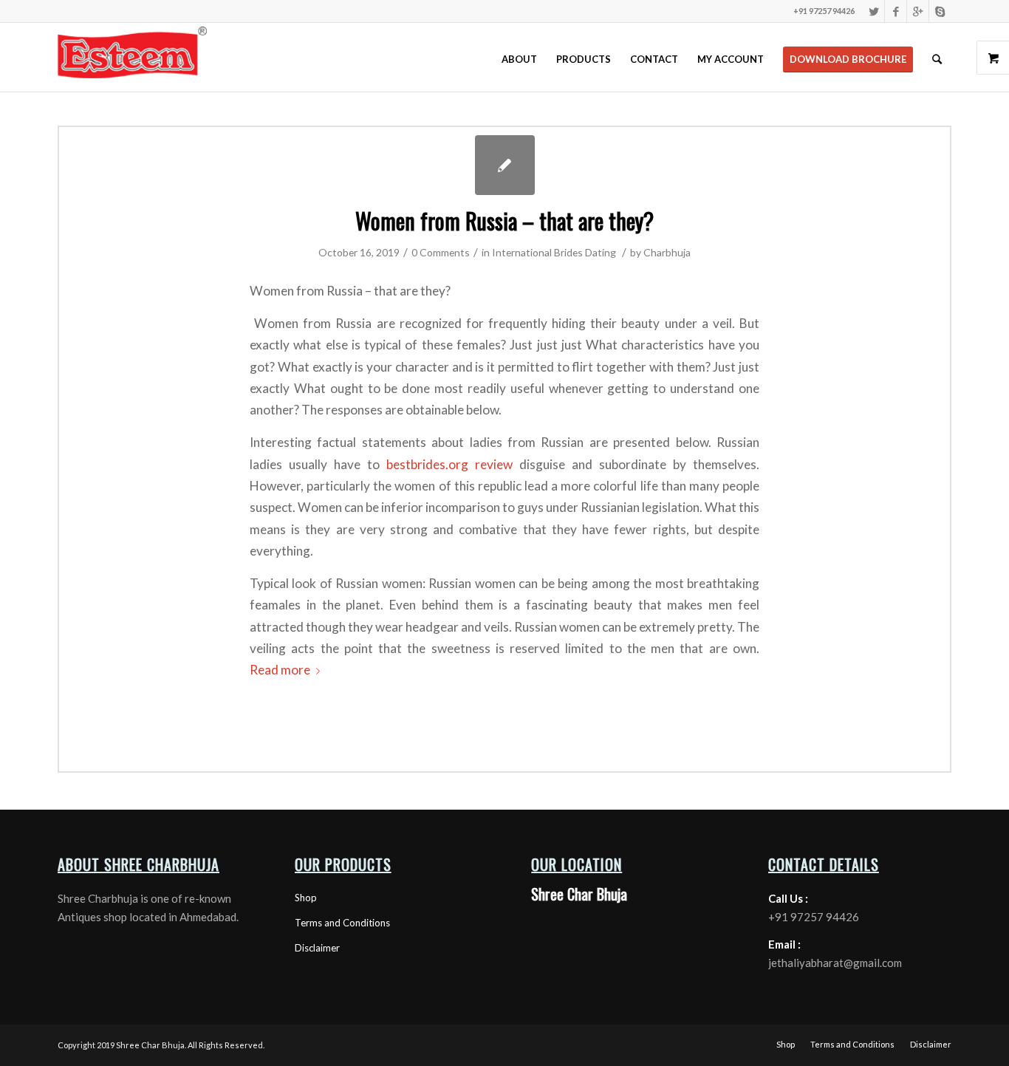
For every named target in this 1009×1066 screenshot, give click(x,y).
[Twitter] (873, 11)
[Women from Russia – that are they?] (505, 165)
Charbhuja (667, 252)
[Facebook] (895, 11)
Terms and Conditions (342, 923)
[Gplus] (917, 11)
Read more (280, 669)
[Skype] (940, 11)
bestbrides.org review (449, 464)
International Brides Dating (554, 252)
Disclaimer (317, 948)
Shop (306, 897)
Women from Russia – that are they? (504, 220)
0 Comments (440, 252)
